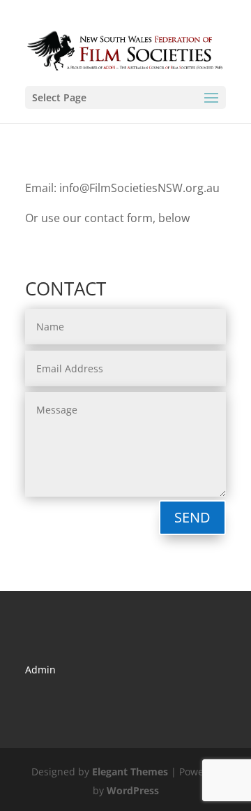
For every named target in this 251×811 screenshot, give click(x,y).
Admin (40, 669)
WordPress (133, 790)
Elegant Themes (130, 771)
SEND (192, 517)
